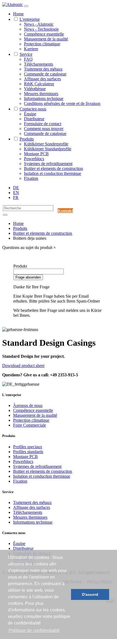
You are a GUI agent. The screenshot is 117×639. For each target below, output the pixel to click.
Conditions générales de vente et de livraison (62, 103)
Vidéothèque (35, 88)
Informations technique (43, 98)
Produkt (20, 266)
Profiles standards (28, 451)
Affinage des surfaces (42, 79)
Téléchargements (38, 64)
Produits (27, 139)
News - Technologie (41, 29)
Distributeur (34, 118)
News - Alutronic (39, 24)
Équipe (30, 114)
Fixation (31, 178)
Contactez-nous (33, 109)
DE (16, 187)
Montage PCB (36, 153)
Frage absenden (28, 277)
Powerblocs (34, 158)
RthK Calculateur (39, 83)
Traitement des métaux (43, 69)
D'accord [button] (90, 594)
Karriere (31, 48)
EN (16, 192)
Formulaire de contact (42, 123)
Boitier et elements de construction (53, 168)
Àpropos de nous (27, 405)
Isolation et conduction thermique (52, 173)
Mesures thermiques (41, 93)
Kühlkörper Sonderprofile (46, 144)
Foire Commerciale (29, 425)
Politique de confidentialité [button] (34, 630)
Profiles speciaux (27, 446)
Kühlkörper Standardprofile (47, 148)
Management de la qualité (46, 39)
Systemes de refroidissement (48, 163)
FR (16, 197)
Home (18, 13)
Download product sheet (23, 365)
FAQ (28, 59)
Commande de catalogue (45, 74)
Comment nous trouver (43, 128)
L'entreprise (30, 19)
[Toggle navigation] (26, 6)
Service (26, 54)
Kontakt (65, 210)
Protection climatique (42, 44)
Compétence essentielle (44, 34)
